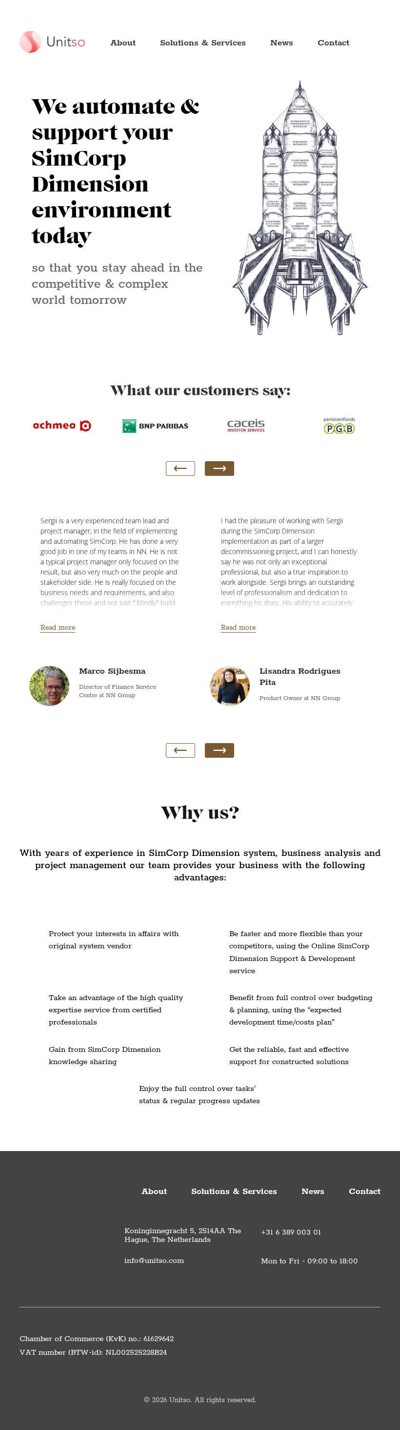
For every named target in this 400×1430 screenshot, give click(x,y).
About (123, 43)
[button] (219, 468)
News (281, 43)
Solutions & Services (203, 43)
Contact (333, 43)
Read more (57, 627)
